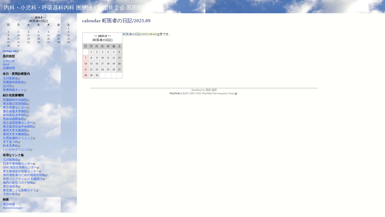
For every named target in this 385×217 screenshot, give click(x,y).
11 (108, 57)
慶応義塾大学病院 (15, 111)
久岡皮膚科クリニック (18, 138)
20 (119, 63)
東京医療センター (15, 107)
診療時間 (9, 68)
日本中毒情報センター (18, 163)
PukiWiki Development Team (218, 93)
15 (91, 63)
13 (119, 57)
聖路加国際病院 (13, 119)
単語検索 (9, 204)
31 (18, 45)
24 (102, 69)
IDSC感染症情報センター (20, 167)
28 (85, 75)
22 (91, 69)
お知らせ (9, 60)
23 (97, 69)
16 (97, 63)
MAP (6, 64)
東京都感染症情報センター (21, 171)
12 (113, 57)
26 (113, 69)
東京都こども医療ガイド (19, 190)
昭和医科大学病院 (15, 115)
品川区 (7, 86)
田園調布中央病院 (15, 99)
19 (113, 63)
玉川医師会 (10, 78)
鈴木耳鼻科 (10, 145)
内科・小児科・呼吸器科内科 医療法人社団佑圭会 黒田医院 (76, 8)
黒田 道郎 (211, 89)
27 (119, 69)
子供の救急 (10, 194)
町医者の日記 (102, 40)
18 (108, 63)
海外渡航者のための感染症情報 (24, 175)
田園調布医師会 (13, 82)
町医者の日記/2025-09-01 (140, 34)
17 (102, 63)
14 (85, 63)
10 (102, 57)
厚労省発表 (10, 186)
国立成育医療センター (18, 122)
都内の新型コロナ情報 (18, 182)
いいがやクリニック (16, 149)
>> (109, 36)
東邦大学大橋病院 (15, 134)
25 (108, 69)
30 (97, 75)
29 (91, 75)
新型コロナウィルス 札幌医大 (23, 178)
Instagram (10, 50)
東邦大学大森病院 (15, 130)
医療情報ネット (13, 89)
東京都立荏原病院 (15, 103)
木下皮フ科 (10, 141)
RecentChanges (12, 207)
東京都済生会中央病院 (18, 126)
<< (95, 36)
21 (85, 69)
